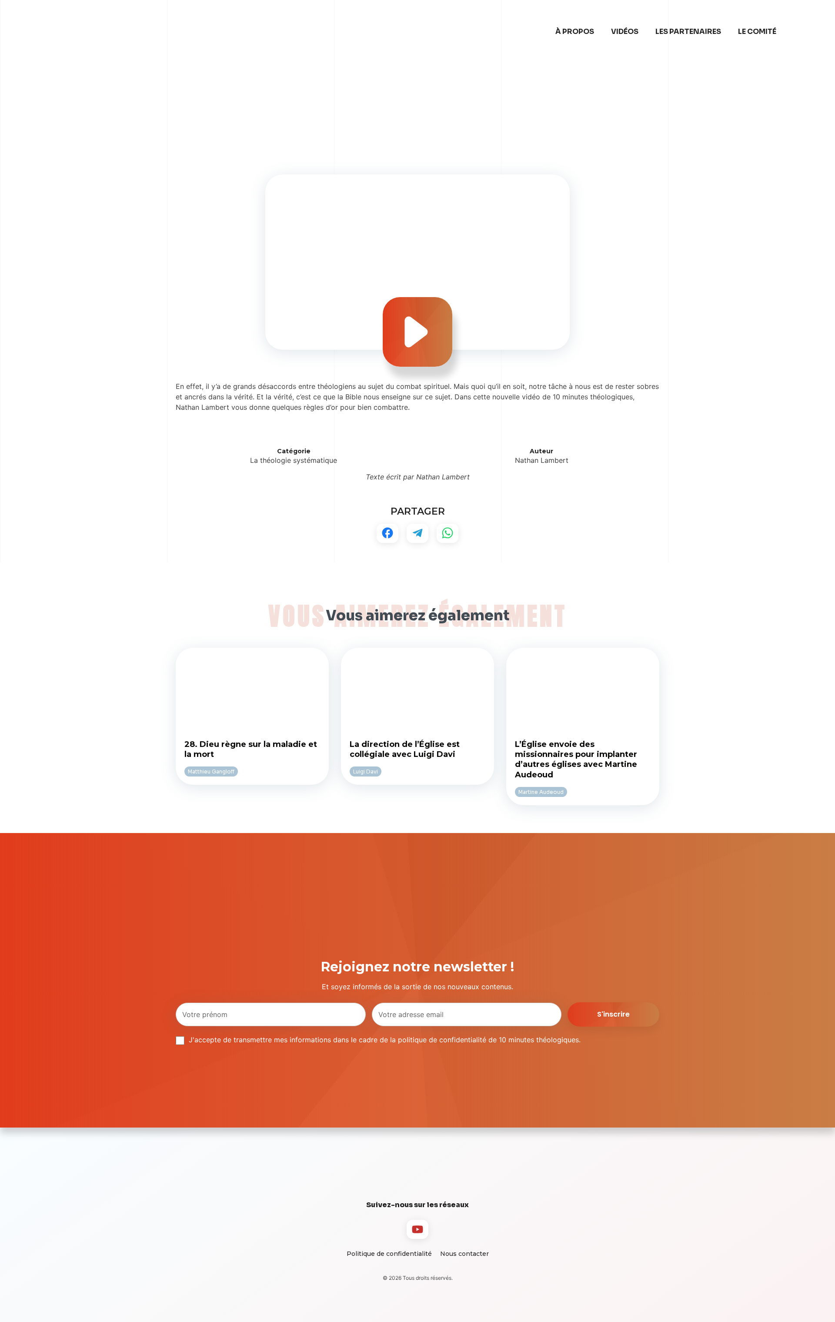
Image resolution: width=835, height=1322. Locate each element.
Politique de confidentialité (389, 1254)
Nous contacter (464, 1254)
